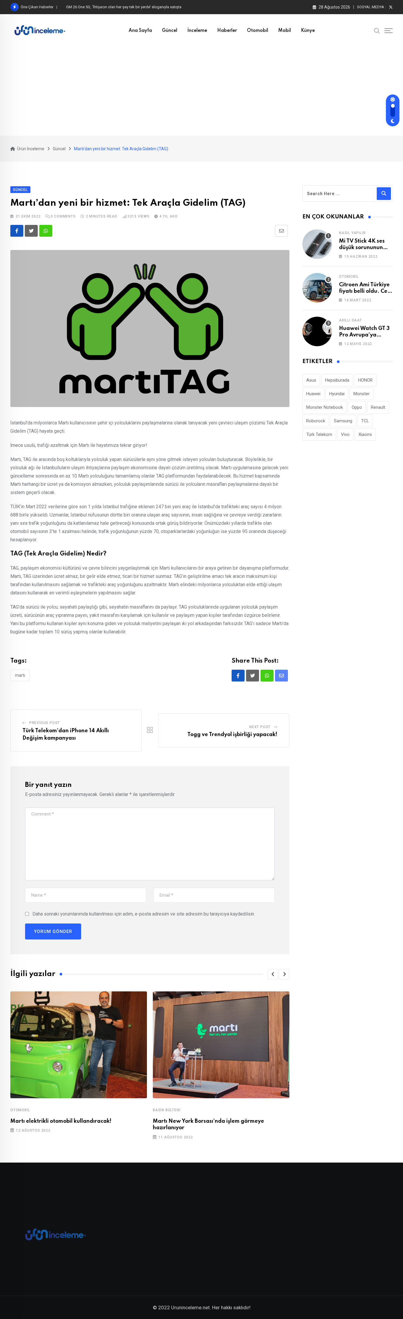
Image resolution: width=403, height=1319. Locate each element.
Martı (20, 675)
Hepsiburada (337, 380)
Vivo (345, 434)
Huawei (313, 393)
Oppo (357, 407)
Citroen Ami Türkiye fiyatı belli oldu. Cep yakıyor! (365, 291)
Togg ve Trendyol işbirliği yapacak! (232, 734)
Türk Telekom (319, 434)
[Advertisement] (201, 91)
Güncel (169, 30)
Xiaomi (365, 434)
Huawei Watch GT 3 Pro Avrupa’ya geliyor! (364, 335)
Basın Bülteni (166, 1110)
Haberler (227, 30)
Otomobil (257, 30)
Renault (378, 407)
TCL (365, 421)
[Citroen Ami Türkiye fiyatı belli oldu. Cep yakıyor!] (317, 288)
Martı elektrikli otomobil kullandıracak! (61, 1121)
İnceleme (197, 30)
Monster (361, 393)
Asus (311, 380)
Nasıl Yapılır (352, 233)
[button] (273, 974)
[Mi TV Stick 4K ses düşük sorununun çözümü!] (317, 244)
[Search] (377, 30)
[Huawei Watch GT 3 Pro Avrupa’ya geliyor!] (317, 331)
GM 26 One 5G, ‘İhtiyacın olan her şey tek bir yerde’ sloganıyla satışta (123, 7)
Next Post (260, 727)
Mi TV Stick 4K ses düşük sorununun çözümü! (362, 247)
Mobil (284, 30)
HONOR (365, 380)
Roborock (315, 421)
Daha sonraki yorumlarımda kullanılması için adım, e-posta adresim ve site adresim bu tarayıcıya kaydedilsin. (143, 914)
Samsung (343, 421)
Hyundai (337, 393)
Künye (308, 30)
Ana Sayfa (140, 30)
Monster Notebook (324, 407)
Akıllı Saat (350, 320)
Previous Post (44, 723)
